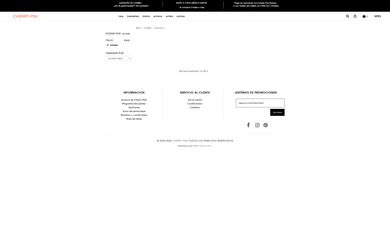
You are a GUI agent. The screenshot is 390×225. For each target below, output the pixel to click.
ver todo (126, 34)
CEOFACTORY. (205, 146)
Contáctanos (195, 103)
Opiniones (134, 107)
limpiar (127, 40)
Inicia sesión (195, 99)
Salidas (181, 16)
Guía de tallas (134, 118)
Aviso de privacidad (134, 111)
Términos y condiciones (134, 115)
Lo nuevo (148, 28)
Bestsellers (133, 16)
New (121, 16)
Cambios (195, 107)
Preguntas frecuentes (134, 103)
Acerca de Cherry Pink (134, 99)
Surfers (169, 16)
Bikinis (146, 16)
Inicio (138, 28)
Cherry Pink (180, 140)
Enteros (158, 16)
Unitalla (113, 45)
